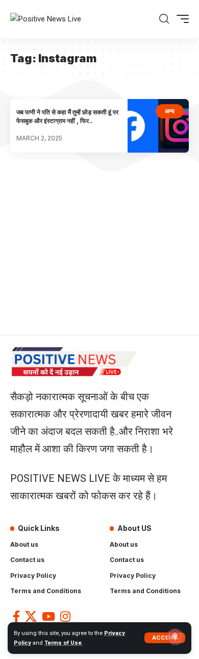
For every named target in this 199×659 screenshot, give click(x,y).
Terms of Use (63, 643)
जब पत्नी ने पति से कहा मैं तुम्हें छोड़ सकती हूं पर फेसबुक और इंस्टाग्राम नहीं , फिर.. (67, 116)
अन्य (170, 111)
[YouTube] (48, 616)
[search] (164, 19)
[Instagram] (65, 616)
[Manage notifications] (175, 636)
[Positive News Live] (45, 19)
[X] (30, 616)
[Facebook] (16, 616)
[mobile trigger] (180, 19)
